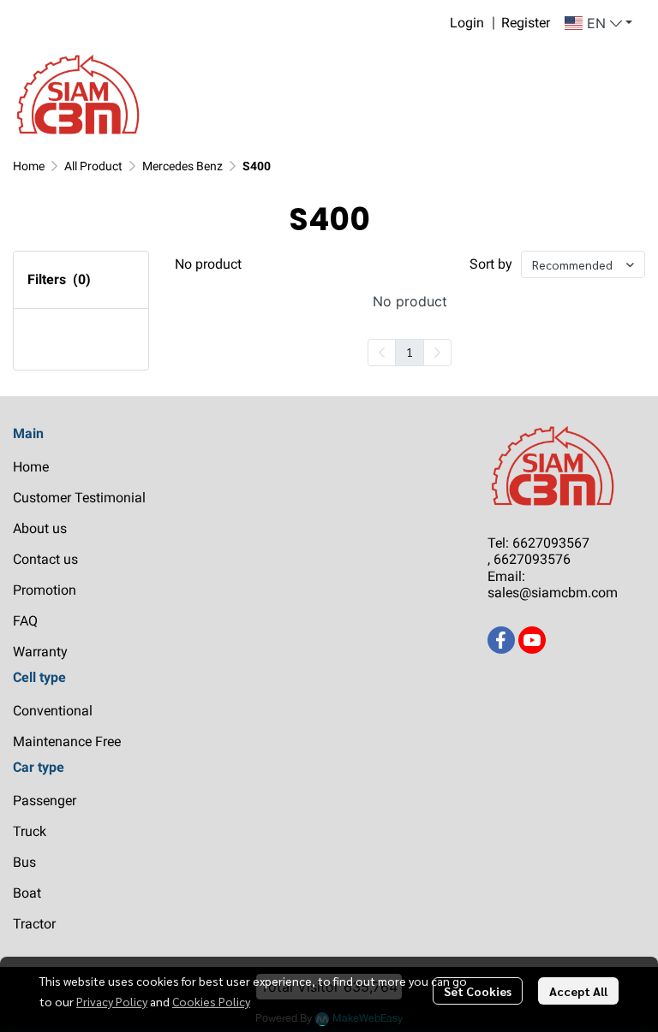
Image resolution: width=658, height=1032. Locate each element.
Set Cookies (477, 991)
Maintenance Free (67, 741)
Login (467, 23)
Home (29, 166)
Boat (27, 893)
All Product (93, 166)
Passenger (44, 800)
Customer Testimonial (79, 497)
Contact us (45, 559)
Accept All (578, 991)
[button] (598, 23)
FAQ (25, 621)
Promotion (44, 590)
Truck (29, 831)
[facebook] (501, 640)
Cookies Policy (211, 1001)
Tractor (34, 924)
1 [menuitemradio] (409, 351)
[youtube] (532, 640)
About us (40, 528)
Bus (24, 862)
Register (525, 23)
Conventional (53, 711)
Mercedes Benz (182, 166)
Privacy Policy (111, 1001)
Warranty (40, 652)
